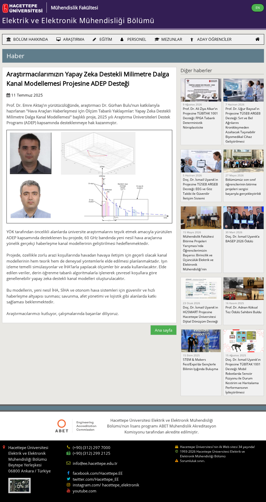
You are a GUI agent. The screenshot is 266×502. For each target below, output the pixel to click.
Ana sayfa (163, 330)
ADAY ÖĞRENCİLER (213, 39)
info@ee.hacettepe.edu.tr (95, 463)
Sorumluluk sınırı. (192, 461)
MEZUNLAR (171, 39)
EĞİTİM (105, 39)
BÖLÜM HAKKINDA (30, 39)
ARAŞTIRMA (73, 39)
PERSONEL (136, 39)
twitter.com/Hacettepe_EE (96, 479)
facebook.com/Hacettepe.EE (98, 473)
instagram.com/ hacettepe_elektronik (106, 484)
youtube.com (84, 490)
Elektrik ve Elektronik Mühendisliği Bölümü (78, 20)
